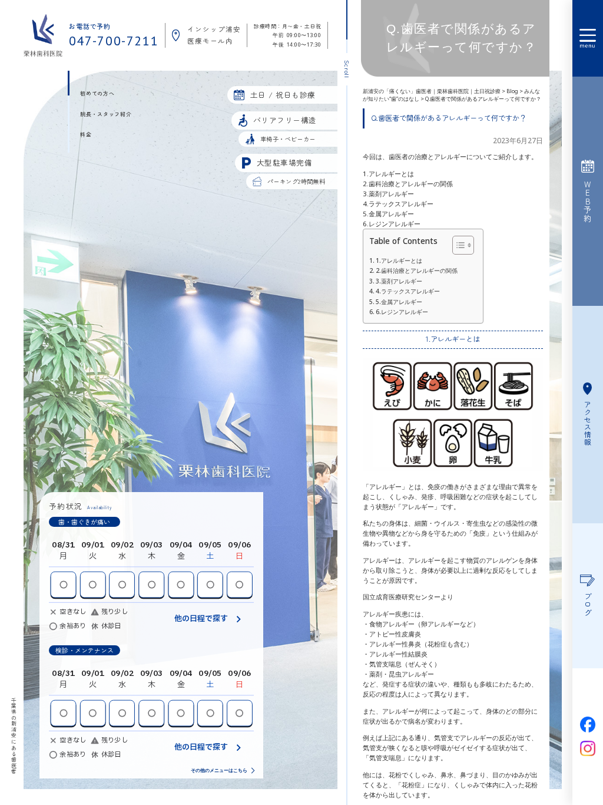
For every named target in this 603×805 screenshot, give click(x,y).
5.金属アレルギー (399, 302)
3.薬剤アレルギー (399, 281)
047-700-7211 (114, 41)
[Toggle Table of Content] (457, 245)
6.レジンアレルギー (402, 312)
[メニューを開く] (587, 38)
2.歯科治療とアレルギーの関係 (417, 270)
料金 (85, 134)
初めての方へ (97, 93)
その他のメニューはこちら (219, 770)
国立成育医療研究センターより (408, 596)
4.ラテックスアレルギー (408, 291)
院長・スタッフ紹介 (105, 114)
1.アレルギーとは (399, 260)
